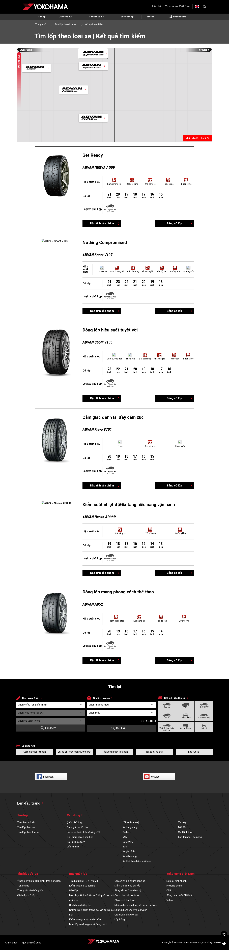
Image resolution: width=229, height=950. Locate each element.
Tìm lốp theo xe (26, 827)
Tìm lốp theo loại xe (28, 832)
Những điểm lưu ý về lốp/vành (130, 910)
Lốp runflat (194, 751)
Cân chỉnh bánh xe (124, 900)
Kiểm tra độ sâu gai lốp (127, 885)
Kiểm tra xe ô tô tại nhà (82, 885)
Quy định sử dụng (31, 942)
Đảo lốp (73, 890)
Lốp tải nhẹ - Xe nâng (190, 837)
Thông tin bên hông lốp (30, 890)
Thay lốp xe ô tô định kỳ (127, 890)
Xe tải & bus (185, 728)
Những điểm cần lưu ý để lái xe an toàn (135, 905)
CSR (168, 890)
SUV (167, 718)
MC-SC (182, 827)
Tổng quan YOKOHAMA (179, 895)
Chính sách (11, 942)
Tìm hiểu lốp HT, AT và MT (83, 881)
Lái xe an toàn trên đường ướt (74, 751)
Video (169, 900)
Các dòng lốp (65, 17)
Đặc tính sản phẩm (102, 223)
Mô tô (204, 728)
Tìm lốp (41, 17)
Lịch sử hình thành (176, 881)
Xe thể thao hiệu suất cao (166, 729)
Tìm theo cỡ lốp (26, 822)
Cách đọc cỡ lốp (26, 895)
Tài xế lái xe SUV (154, 751)
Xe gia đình (185, 718)
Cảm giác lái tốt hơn (34, 751)
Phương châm (174, 885)
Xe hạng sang (130, 827)
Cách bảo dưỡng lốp (80, 905)
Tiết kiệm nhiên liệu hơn (114, 751)
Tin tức (150, 17)
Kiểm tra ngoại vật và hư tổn (85, 919)
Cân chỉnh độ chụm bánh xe (129, 881)
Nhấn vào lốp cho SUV (197, 138)
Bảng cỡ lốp (174, 223)
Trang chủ (40, 24)
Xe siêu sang (204, 718)
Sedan (167, 707)
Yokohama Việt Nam (177, 6)
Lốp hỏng (119, 919)
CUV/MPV (204, 707)
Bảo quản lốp (127, 17)
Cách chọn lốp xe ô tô (126, 895)
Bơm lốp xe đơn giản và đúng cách (88, 924)
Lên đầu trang (28, 803)
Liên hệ (156, 6)
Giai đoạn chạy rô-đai (126, 914)
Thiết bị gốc (150, 721)
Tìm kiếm (204, 7)
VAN (185, 707)
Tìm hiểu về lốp (96, 17)
